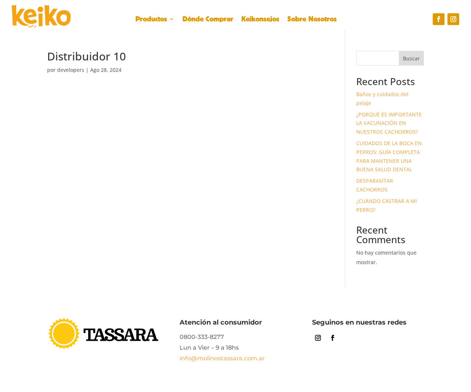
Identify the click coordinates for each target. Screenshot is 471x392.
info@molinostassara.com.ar (222, 358)
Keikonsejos (260, 19)
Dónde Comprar (208, 19)
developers (70, 69)
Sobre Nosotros (312, 19)
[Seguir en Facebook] (439, 19)
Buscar (411, 58)
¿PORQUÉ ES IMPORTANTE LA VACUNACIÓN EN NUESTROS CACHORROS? (389, 123)
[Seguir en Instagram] (453, 19)
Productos (151, 19)
